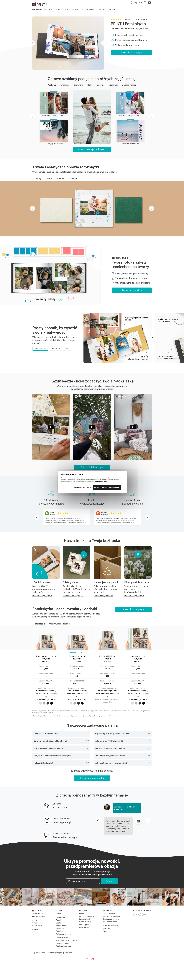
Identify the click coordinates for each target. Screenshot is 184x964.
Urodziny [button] (65, 85)
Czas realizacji (84, 919)
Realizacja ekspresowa (111, 916)
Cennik (58, 914)
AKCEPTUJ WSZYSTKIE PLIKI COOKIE (107, 487)
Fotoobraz (76, 9)
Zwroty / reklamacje (86, 916)
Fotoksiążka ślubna (63, 938)
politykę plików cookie (101, 481)
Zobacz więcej (129, 85)
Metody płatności (85, 925)
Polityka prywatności (48, 953)
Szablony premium (110, 922)
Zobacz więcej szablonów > (92, 149)
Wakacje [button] (52, 85)
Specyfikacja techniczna (64, 953)
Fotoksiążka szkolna (63, 946)
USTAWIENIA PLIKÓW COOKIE (83, 487)
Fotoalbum (48, 9)
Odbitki (57, 9)
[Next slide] (103, 43)
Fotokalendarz (88, 9)
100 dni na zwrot (109, 914)
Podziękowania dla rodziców (66, 941)
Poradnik (106, 931)
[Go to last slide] (32, 43)
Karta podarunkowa (63, 934)
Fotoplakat (65, 9)
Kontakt (82, 914)
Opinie (34, 920)
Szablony (101, 9)
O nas (34, 923)
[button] (37, 178)
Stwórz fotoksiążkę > (131, 52)
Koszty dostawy (85, 922)
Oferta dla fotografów (111, 926)
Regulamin (36, 953)
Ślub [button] (89, 85)
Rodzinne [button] (100, 85)
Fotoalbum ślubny (62, 943)
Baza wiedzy (84, 927)
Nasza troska (37, 926)
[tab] (59, 67)
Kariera (35, 929)
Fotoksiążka (37, 9)
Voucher (111, 9)
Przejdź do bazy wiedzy (92, 778)
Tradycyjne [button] (78, 85)
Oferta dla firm (108, 928)
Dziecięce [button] (113, 85)
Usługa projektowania (111, 919)
